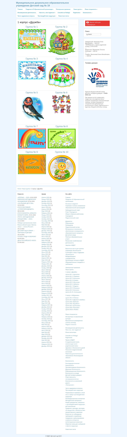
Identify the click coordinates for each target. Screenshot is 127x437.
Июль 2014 (45, 330)
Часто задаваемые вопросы (26, 16)
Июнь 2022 (45, 236)
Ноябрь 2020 (45, 268)
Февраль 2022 (46, 242)
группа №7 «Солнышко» (72, 305)
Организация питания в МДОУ (74, 260)
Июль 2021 (45, 252)
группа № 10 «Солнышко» (73, 292)
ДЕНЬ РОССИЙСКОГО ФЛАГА (27, 240)
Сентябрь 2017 (46, 297)
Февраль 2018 (46, 293)
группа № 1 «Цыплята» (72, 274)
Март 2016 (45, 315)
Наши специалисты (91, 9)
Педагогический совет (72, 218)
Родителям (76, 12)
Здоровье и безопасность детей (75, 348)
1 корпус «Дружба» (71, 272)
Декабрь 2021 (46, 246)
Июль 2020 (45, 272)
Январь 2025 (45, 199)
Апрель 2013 (45, 342)
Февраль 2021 (46, 262)
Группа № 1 (32, 27)
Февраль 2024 (46, 213)
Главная (20, 9)
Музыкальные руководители (74, 320)
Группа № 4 (62, 58)
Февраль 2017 (46, 305)
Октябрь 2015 (46, 318)
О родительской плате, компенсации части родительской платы (72, 344)
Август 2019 (45, 279)
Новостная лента (63, 16)
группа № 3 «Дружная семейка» (75, 299)
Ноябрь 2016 (45, 309)
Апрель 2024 (45, 209)
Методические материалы (73, 400)
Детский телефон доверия (73, 375)
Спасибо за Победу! (64, 12)
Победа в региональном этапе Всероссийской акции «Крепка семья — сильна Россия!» (27, 224)
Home (19, 188)
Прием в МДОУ (70, 340)
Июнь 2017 (45, 299)
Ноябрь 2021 (45, 248)
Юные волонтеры (70, 332)
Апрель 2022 (45, 238)
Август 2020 (45, 270)
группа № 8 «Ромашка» (72, 288)
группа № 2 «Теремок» (72, 276)
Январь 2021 (45, 264)
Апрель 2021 (45, 258)
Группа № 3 (32, 58)
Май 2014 (45, 332)
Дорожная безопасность (72, 369)
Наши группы (78, 9)
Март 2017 (45, 303)
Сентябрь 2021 (46, 250)
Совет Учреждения (71, 212)
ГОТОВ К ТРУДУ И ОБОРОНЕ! (27, 236)
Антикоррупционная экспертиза (75, 398)
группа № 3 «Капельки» (72, 278)
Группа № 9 (32, 152)
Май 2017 (45, 301)
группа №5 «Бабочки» (72, 301)
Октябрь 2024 (46, 203)
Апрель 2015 (45, 326)
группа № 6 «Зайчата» (72, 284)
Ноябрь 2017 (45, 295)
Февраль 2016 (46, 317)
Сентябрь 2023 (46, 221)
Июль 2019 (45, 281)
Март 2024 (45, 211)
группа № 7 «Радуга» (71, 286)
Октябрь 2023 (46, 219)
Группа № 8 (62, 126)
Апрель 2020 (45, 275)
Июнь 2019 (45, 283)
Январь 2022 (45, 244)
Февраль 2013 (46, 344)
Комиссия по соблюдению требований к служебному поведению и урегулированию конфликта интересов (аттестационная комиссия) (74, 418)
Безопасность (87, 12)
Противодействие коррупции (46, 16)
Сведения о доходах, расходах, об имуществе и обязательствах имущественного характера (75, 410)
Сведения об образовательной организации (39, 9)
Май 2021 (45, 256)
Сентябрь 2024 (46, 205)
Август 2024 (45, 207)
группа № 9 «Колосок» (72, 290)
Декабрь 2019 (46, 277)
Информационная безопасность (75, 371)
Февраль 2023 (46, 228)
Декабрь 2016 (46, 307)
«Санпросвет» (69, 385)
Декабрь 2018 (46, 289)
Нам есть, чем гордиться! (47, 12)
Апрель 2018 (45, 291)
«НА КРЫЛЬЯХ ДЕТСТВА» (26, 203)
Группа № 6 (61, 92)
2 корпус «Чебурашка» (72, 295)
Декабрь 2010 (46, 346)
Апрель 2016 (45, 313)
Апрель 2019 (45, 285)
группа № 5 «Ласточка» (72, 282)
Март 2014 (45, 334)
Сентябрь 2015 (46, 320)
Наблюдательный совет (72, 210)
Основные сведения (71, 203)
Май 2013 (45, 340)
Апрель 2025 (45, 197)
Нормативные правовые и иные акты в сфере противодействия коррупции (75, 394)
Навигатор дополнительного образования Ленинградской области (74, 355)
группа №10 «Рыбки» (71, 309)
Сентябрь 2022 (46, 232)
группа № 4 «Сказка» (71, 280)
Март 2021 (45, 260)
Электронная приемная (63, 9)
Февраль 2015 (46, 328)
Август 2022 (45, 234)
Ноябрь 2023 (45, 217)
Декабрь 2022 (46, 230)
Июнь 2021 (45, 254)
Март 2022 (45, 240)
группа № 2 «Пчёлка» (72, 298)
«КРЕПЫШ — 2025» (24, 197)
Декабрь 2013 (46, 336)
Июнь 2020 (45, 273)
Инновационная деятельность (27, 12)
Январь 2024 (45, 215)
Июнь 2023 (45, 223)
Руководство (69, 225)
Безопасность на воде (72, 373)
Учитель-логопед (70, 322)
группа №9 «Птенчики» (72, 307)
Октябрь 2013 (46, 338)
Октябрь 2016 (46, 311)
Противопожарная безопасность (75, 367)
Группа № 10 (61, 152)
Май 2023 (45, 225)
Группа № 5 (32, 92)
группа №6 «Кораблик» (72, 303)
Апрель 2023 (45, 226)
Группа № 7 (32, 126)
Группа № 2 (61, 27)
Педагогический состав (72, 227)
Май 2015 (45, 324)
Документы (68, 221)
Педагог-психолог (70, 324)
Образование (69, 223)
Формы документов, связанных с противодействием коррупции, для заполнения (75, 404)
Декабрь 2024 (46, 201)
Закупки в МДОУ (70, 245)
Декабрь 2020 (46, 266)
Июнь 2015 (45, 322)
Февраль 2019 (46, 287)
